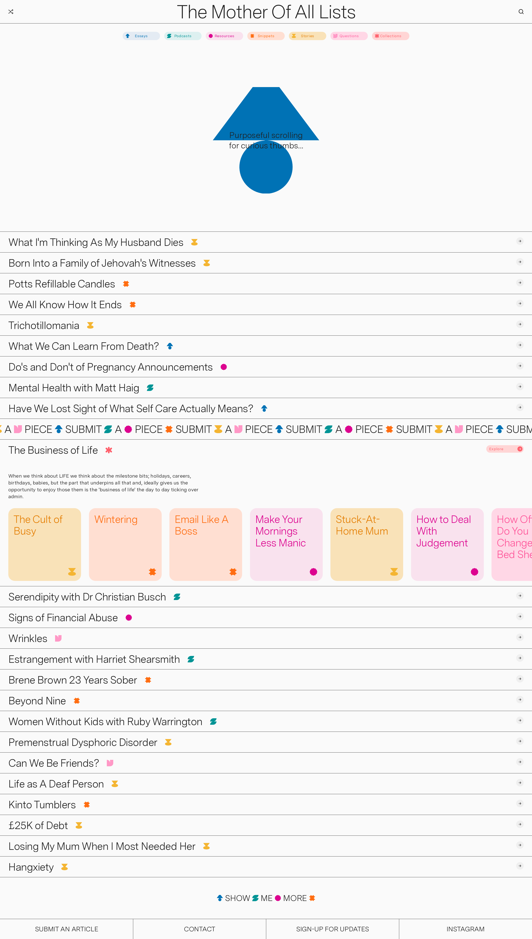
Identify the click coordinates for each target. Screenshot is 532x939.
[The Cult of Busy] (44, 544)
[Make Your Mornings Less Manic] (286, 544)
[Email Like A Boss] (205, 544)
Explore (496, 449)
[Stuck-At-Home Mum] (366, 544)
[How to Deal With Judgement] (447, 544)
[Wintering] (125, 544)
